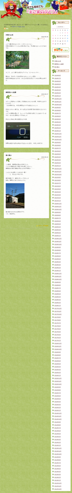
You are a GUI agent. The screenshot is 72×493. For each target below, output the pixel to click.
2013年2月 (57, 477)
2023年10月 (58, 104)
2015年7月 (57, 393)
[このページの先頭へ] (42, 226)
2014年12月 (58, 413)
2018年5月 (57, 294)
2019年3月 (57, 265)
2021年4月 (57, 192)
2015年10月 (58, 384)
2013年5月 (57, 468)
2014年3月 (57, 439)
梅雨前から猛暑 (59, 64)
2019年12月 (58, 238)
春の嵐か (57, 67)
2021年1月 (57, 200)
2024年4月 (57, 87)
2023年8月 (57, 110)
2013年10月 (58, 454)
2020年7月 (57, 218)
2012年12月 (58, 483)
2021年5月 (57, 189)
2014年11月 (57, 416)
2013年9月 (57, 457)
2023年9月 (57, 107)
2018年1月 (57, 305)
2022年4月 (57, 157)
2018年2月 (57, 302)
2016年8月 (57, 355)
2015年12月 (58, 378)
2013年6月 (57, 466)
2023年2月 (57, 128)
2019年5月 (57, 259)
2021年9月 (57, 177)
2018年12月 (58, 273)
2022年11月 (57, 136)
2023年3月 (57, 125)
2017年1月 (57, 340)
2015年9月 (57, 387)
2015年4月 (57, 401)
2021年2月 (57, 198)
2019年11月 (57, 241)
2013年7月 (57, 463)
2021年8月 (57, 180)
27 (55, 43)
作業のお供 (57, 61)
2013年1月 (57, 480)
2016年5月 (57, 364)
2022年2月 (57, 163)
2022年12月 (58, 133)
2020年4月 (57, 227)
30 (62, 43)
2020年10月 (58, 209)
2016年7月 (57, 358)
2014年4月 (57, 436)
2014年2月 (57, 442)
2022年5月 (57, 154)
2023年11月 (57, 101)
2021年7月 (57, 183)
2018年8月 (57, 285)
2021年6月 (57, 186)
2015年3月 (57, 404)
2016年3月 (57, 369)
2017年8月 (57, 320)
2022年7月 (57, 148)
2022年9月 (57, 142)
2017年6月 (57, 326)
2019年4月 (57, 262)
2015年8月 (57, 390)
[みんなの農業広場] (61, 51)
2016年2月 (57, 372)
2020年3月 (57, 230)
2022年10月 (58, 139)
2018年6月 (57, 291)
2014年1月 (57, 445)
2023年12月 (58, 99)
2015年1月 (57, 410)
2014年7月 (57, 428)
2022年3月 (57, 160)
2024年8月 (57, 75)
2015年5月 (57, 399)
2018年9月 (57, 282)
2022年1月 (57, 165)
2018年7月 (57, 288)
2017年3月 (57, 334)
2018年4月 (57, 297)
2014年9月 (57, 422)
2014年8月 (57, 425)
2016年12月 (58, 343)
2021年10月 (58, 174)
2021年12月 (58, 168)
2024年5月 (57, 84)
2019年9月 (57, 247)
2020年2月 (57, 232)
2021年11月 (57, 171)
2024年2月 (57, 93)
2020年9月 (57, 212)
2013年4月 (57, 471)
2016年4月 (57, 366)
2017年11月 (57, 311)
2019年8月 (57, 250)
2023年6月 (57, 116)
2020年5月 (57, 224)
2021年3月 (57, 195)
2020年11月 (57, 206)
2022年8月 (57, 145)
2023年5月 (57, 119)
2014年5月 (57, 433)
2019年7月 (57, 253)
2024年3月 (57, 90)
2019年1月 (57, 270)
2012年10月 (58, 489)
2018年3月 (57, 299)
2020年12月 (58, 203)
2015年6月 (57, 396)
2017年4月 (57, 332)
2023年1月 (57, 131)
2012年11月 (57, 486)
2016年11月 (57, 346)
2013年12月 (58, 448)
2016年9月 (57, 352)
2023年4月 (57, 122)
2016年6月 (57, 361)
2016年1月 (57, 375)
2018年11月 (57, 276)
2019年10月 (58, 244)
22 (60, 41)
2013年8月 (57, 460)
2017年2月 (57, 337)
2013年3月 (57, 474)
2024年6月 (57, 81)
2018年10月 (58, 279)
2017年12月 (58, 308)
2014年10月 (58, 419)
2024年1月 (57, 96)
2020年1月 (57, 235)
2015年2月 (57, 407)
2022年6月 (57, 151)
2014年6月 (57, 431)
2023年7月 (57, 113)
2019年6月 (57, 256)
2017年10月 (58, 314)
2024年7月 (57, 78)
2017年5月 (57, 329)
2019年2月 (57, 267)
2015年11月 (57, 381)
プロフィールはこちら (18, 26)
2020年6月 (57, 221)
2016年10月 (58, 349)
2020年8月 (57, 215)
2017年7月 (57, 323)
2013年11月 (57, 451)
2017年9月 (57, 317)
